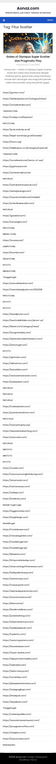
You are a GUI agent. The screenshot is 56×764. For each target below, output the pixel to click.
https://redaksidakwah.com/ (17, 627)
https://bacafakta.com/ (15, 369)
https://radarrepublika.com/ (17, 714)
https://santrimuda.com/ (15, 578)
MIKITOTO (7, 449)
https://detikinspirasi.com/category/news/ (24, 98)
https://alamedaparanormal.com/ (20, 591)
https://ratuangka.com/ (15, 221)
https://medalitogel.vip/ (15, 547)
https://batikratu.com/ (14, 498)
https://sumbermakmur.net (17, 172)
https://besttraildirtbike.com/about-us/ (23, 320)
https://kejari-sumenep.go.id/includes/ (22, 135)
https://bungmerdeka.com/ (17, 332)
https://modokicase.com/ (16, 529)
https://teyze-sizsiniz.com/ (16, 652)
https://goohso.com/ (13, 92)
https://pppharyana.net (15, 166)
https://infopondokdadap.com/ (19, 560)
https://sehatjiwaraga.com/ (17, 191)
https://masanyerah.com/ (16, 584)
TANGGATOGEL (10, 111)
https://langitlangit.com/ (15, 517)
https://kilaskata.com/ (14, 554)
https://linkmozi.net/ (13, 603)
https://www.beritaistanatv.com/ (20, 375)
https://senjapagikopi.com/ (17, 689)
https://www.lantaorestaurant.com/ (21, 720)
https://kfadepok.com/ (14, 695)
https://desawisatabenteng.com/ (20, 431)
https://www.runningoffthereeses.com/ (23, 566)
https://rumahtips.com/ (15, 677)
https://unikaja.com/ (13, 492)
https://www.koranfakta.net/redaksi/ (21, 197)
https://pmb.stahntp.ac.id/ (16, 129)
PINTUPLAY (8, 178)
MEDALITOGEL (9, 271)
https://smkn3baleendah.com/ (18, 203)
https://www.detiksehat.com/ (18, 283)
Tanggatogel (9, 277)
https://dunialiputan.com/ (16, 314)
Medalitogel (9, 523)
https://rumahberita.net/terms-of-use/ (23, 160)
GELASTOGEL (9, 258)
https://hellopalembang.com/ (18, 572)
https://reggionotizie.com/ (16, 511)
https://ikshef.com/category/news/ (21, 326)
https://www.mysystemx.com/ (18, 640)
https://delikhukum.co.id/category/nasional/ (25, 147)
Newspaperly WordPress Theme (33, 758)
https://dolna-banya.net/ (16, 671)
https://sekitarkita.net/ (14, 664)
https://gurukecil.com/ (14, 215)
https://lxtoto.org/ (12, 141)
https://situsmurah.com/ (15, 480)
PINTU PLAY (8, 418)
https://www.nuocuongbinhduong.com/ (23, 474)
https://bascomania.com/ (16, 738)
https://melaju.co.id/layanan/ (18, 117)
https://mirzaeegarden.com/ (17, 535)
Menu (50, 20)
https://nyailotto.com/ (14, 634)
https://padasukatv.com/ (16, 381)
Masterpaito (9, 744)
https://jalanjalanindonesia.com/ (19, 683)
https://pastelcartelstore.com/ (19, 412)
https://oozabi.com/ (13, 468)
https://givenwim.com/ (14, 357)
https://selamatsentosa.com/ (18, 621)
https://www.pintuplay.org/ (16, 424)
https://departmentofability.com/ (20, 658)
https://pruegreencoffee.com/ (18, 726)
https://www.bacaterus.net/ (17, 597)
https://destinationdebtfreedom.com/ (22, 338)
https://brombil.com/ (13, 252)
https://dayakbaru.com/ (15, 701)
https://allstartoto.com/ (15, 363)
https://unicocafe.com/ (15, 437)
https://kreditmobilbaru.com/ (18, 609)
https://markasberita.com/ (16, 406)
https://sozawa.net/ (13, 240)
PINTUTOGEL (9, 123)
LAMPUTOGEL (9, 246)
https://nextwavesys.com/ (16, 486)
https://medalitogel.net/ (15, 541)
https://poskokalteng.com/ (16, 615)
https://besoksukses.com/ (16, 646)
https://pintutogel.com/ (15, 344)
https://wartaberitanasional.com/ (20, 184)
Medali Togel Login (12, 504)
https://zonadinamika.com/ (17, 104)
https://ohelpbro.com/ (14, 732)
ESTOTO (7, 264)
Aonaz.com (28, 8)
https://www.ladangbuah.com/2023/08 (22, 289)
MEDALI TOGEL (9, 234)
